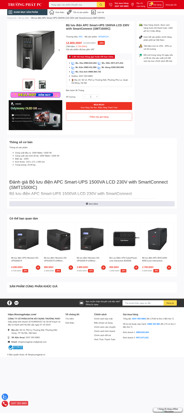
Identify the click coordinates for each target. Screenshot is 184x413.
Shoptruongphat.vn (36, 354)
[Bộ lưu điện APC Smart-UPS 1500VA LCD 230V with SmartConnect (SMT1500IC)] (35, 50)
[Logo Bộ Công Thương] (15, 347)
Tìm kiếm (69, 318)
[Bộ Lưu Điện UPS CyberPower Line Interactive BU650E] (124, 239)
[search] (101, 4)
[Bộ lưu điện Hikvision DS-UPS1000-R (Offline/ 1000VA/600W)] (59, 239)
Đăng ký (170, 303)
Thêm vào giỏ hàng (99, 117)
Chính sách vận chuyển (105, 327)
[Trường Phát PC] (25, 4)
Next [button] (59, 50)
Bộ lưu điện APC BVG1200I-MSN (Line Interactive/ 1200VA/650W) (155, 261)
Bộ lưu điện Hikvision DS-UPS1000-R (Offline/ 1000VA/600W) (55, 261)
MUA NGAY (99, 106)
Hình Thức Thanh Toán (104, 339)
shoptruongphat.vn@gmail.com (32, 342)
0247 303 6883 (122, 6)
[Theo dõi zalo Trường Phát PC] (16, 302)
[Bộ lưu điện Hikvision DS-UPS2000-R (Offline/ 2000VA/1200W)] (91, 239)
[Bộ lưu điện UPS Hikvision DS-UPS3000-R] (26, 239)
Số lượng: (71, 96)
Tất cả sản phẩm (80, 12)
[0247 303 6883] (5, 403)
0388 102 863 (153, 324)
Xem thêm (93, 204)
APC (81, 36)
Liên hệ (100, 12)
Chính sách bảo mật (103, 318)
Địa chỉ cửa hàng (141, 4)
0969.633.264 (142, 332)
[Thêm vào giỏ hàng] (38, 267)
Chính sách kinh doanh (104, 331)
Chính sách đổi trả (102, 335)
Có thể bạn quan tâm (23, 218)
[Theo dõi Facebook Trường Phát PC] (9, 302)
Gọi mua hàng (122, 3)
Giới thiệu (59, 12)
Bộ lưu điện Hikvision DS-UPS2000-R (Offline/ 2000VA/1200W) (88, 261)
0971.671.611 (142, 337)
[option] (35, 50)
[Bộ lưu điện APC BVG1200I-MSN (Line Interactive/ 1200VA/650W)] (157, 239)
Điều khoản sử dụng (103, 323)
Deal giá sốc (171, 4)
